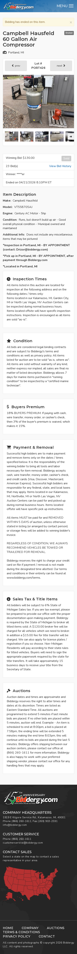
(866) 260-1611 (21, 821)
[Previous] (6, 136)
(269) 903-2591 (48, 821)
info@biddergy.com (15, 825)
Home (8, 928)
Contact (47, 936)
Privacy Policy (16, 936)
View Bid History (60, 166)
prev (17, 66)
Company (30, 928)
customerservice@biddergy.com (23, 842)
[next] (71, 136)
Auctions (55, 928)
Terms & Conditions (21, 932)
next (60, 66)
